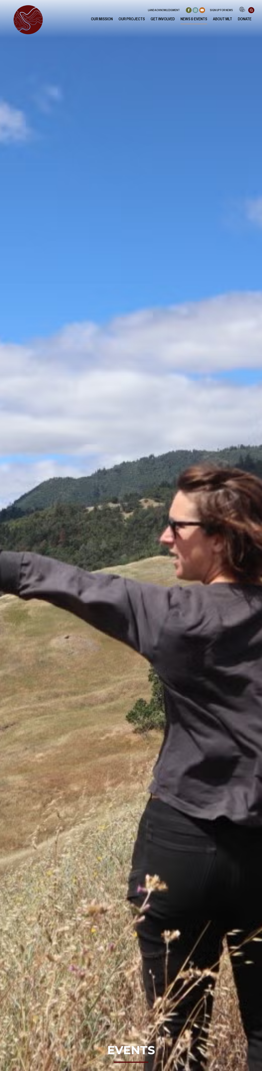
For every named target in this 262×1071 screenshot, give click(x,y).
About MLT (222, 19)
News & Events (193, 19)
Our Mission (102, 19)
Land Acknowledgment (164, 10)
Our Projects (132, 19)
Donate (244, 19)
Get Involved (163, 19)
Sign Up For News (221, 10)
